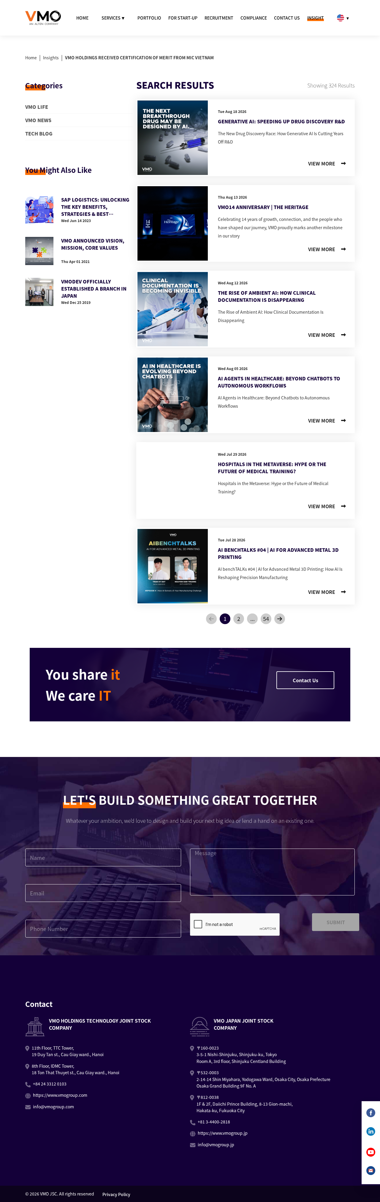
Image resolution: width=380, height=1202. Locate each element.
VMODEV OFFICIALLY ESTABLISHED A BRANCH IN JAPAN (93, 288)
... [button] (252, 618)
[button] (211, 618)
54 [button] (266, 618)
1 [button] (225, 618)
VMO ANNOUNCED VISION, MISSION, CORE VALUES (92, 244)
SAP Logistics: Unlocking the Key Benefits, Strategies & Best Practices (95, 206)
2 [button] (238, 618)
